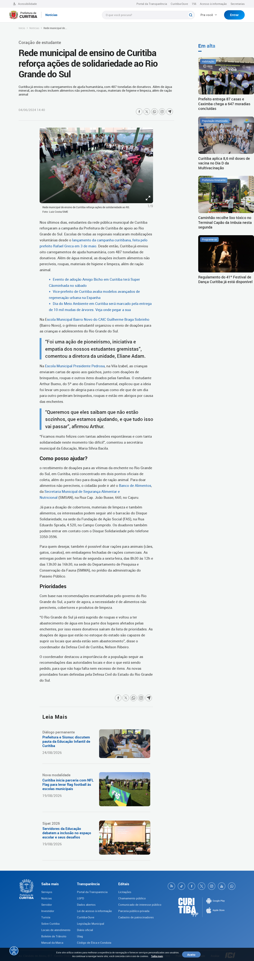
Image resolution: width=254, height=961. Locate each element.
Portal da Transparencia (92, 892)
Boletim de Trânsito (53, 936)
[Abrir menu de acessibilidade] (14, 950)
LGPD (80, 898)
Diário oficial (85, 930)
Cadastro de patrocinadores (136, 917)
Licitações (124, 892)
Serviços (46, 892)
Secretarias (238, 4)
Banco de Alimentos (135, 485)
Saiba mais (157, 956)
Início (22, 28)
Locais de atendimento (55, 930)
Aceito (191, 954)
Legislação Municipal (90, 923)
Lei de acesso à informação (94, 911)
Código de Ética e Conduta (94, 942)
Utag (80, 936)
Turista (45, 917)
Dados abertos (86, 904)
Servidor (46, 904)
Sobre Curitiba (50, 923)
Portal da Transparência (151, 4)
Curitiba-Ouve (179, 4)
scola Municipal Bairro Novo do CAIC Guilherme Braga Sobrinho (98, 319)
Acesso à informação (213, 4)
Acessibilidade (27, 4)
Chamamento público (132, 898)
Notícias (34, 28)
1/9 (150, 206)
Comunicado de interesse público (139, 904)
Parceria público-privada (133, 911)
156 (194, 4)
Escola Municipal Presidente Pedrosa (75, 366)
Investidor (47, 911)
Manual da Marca (52, 942)
